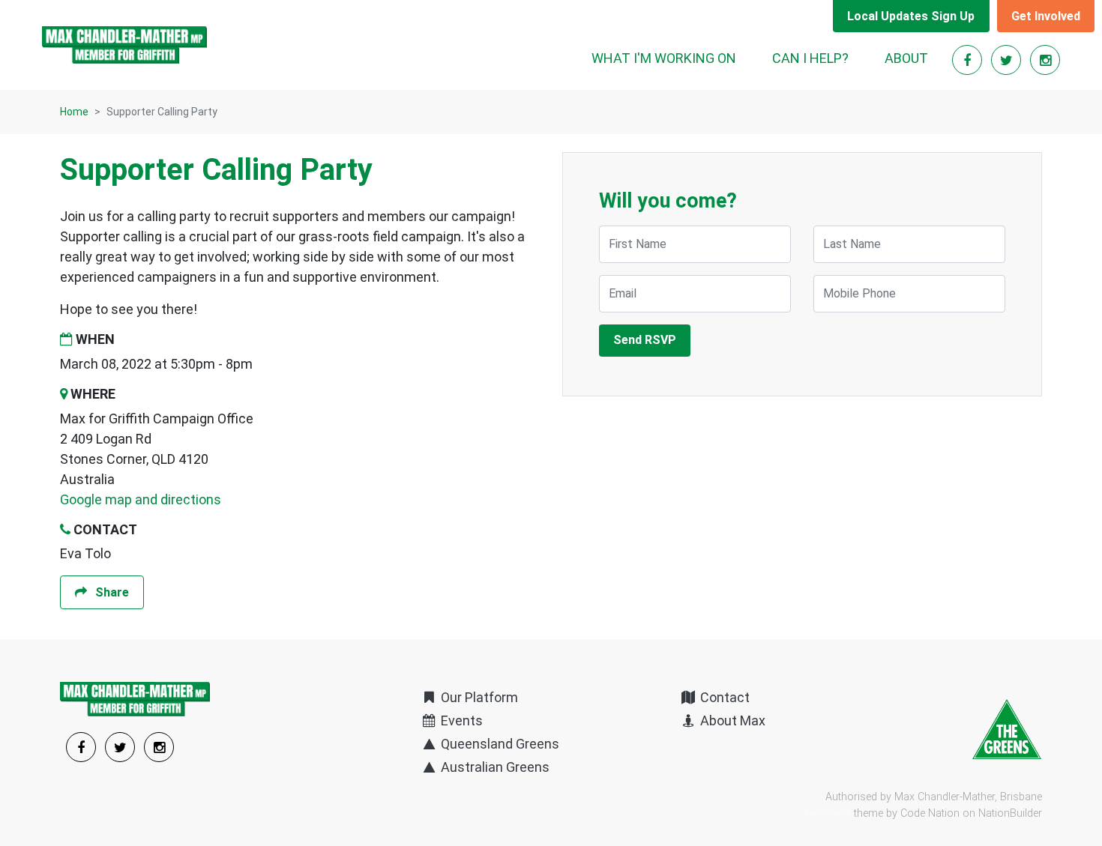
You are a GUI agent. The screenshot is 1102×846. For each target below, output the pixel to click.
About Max (731, 720)
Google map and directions (140, 499)
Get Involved (1045, 16)
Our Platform (478, 697)
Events (460, 720)
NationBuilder (1010, 813)
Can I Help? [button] (810, 58)
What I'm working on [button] (663, 58)
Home (74, 112)
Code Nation (930, 813)
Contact (723, 697)
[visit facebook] (968, 60)
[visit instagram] (1045, 60)
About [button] (906, 58)
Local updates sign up (911, 16)
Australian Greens (494, 767)
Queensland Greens (498, 744)
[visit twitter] (1007, 60)
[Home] (124, 44)
